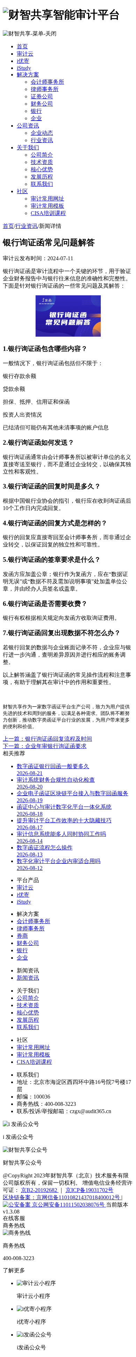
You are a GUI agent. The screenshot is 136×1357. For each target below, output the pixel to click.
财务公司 (42, 104)
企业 (36, 118)
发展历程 (42, 177)
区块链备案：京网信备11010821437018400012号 (62, 1197)
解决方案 (28, 74)
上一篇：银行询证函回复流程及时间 (47, 739)
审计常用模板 (47, 206)
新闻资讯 (28, 978)
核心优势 (42, 169)
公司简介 (42, 155)
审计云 (25, 54)
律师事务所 (45, 89)
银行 (36, 111)
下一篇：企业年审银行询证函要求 (44, 746)
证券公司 (42, 96)
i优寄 (23, 61)
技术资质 (42, 162)
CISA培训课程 (48, 213)
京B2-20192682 (40, 1190)
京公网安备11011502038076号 (68, 1205)
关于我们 (28, 147)
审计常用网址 (47, 199)
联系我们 (42, 184)
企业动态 (42, 133)
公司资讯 (28, 126)
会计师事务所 (47, 82)
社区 (22, 191)
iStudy (24, 68)
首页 (22, 46)
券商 (22, 936)
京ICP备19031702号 (89, 1190)
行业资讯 (42, 140)
